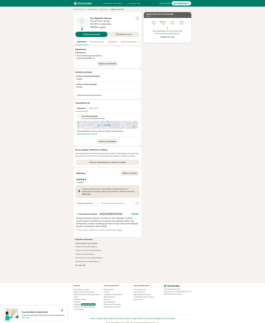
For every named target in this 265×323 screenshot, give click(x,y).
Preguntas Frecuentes (112, 304)
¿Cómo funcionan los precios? (89, 95)
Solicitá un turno (168, 37)
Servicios (107, 299)
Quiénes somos (80, 299)
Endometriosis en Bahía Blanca (87, 261)
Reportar (119, 230)
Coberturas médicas (129, 42)
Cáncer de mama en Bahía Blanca (88, 250)
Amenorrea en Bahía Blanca (86, 247)
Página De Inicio (79, 9)
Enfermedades (109, 302)
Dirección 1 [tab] (81, 108)
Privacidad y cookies (82, 289)
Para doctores (139, 292)
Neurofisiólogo (92, 9)
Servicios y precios (97, 42)
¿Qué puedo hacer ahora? (87, 134)
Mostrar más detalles (108, 64)
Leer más (25, 317)
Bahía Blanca (103, 9)
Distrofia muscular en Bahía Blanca (89, 258)
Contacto (77, 302)
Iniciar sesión (165, 3)
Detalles (79, 79)
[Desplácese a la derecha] (139, 42)
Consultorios (113, 42)
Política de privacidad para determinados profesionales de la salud (87, 294)
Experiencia (82, 42)
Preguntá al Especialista (113, 294)
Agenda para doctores (142, 294)
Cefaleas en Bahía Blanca (85, 254)
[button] (91, 34)
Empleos (84, 304)
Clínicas (107, 292)
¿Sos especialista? (180, 3)
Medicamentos (109, 297)
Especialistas (109, 289)
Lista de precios (140, 289)
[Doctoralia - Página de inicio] (87, 3)
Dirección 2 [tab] (93, 108)
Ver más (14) (80, 265)
